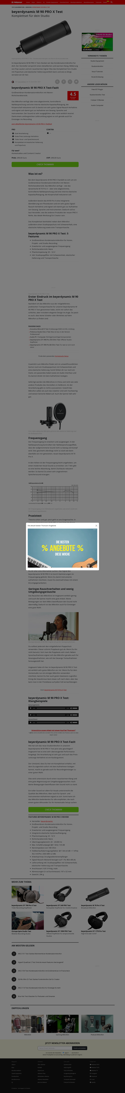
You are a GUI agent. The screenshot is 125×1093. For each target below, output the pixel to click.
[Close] (96, 525)
